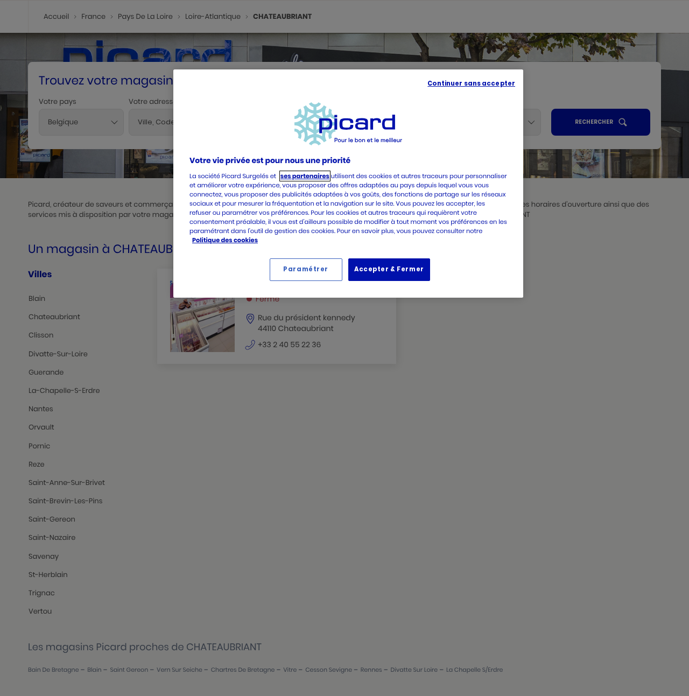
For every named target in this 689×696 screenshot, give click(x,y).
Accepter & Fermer (389, 269)
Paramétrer (305, 269)
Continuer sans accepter (471, 83)
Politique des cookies (225, 240)
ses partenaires (304, 176)
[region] (348, 183)
